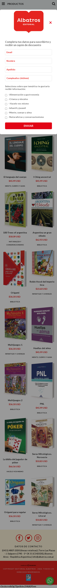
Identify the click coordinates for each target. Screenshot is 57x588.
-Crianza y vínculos (18, 99)
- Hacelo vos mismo (18, 103)
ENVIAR (28, 125)
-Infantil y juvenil (17, 108)
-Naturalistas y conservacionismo (26, 117)
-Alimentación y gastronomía (23, 94)
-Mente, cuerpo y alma (20, 112)
